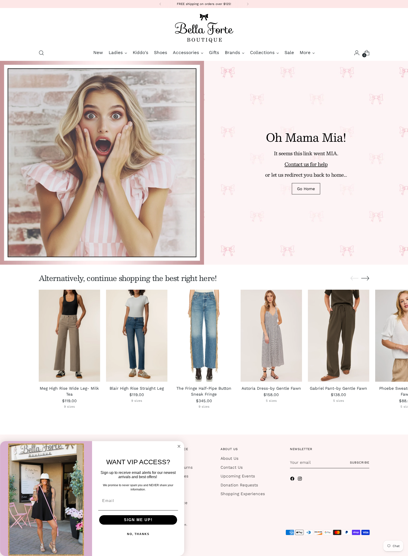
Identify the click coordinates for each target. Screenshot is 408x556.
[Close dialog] (179, 446)
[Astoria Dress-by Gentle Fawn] (271, 336)
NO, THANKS (138, 534)
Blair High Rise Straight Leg (137, 388)
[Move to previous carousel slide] (354, 278)
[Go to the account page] (356, 53)
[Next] (247, 4)
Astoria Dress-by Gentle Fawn (271, 388)
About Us (229, 458)
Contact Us (232, 467)
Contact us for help (306, 164)
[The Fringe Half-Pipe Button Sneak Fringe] (204, 336)
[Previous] (160, 4)
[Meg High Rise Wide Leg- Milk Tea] (69, 336)
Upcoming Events (238, 476)
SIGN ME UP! (138, 520)
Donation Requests (239, 485)
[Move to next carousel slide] (365, 278)
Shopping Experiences (243, 493)
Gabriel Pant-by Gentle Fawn (338, 388)
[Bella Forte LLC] (204, 28)
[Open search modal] (41, 53)
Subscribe (359, 462)
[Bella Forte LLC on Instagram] (300, 479)
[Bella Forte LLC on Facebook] (293, 479)
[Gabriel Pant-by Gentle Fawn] (338, 336)
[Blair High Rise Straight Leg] (136, 336)
